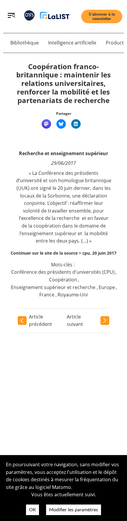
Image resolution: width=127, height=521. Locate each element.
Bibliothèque (24, 42)
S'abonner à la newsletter (102, 16)
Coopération (63, 279)
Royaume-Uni (73, 294)
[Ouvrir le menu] (11, 16)
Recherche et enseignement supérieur (63, 153)
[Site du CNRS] (29, 16)
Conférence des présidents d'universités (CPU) (63, 272)
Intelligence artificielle (72, 42)
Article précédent (40, 320)
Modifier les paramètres (73, 509)
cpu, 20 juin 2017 (99, 253)
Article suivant (75, 320)
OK (32, 509)
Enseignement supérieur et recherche (53, 287)
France (46, 294)
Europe (107, 287)
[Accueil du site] (54, 16)
